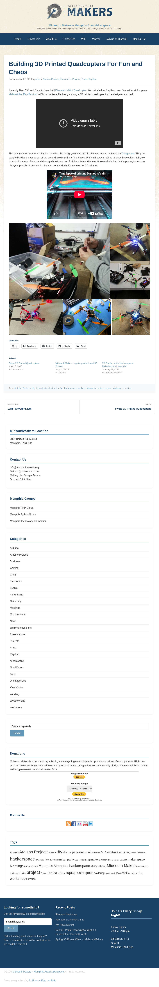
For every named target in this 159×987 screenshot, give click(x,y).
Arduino (14, 548)
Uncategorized (18, 680)
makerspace (136, 859)
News (13, 621)
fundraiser (111, 852)
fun (61, 388)
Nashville (140, 866)
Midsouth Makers (122, 865)
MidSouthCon (98, 866)
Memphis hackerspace (72, 866)
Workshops (16, 707)
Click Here (25, 479)
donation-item (43, 769)
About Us (51, 39)
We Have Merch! (64, 925)
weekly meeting (135, 873)
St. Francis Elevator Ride (42, 980)
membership (31, 866)
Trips (12, 674)
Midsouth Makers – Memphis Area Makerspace (79, 25)
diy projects (41, 388)
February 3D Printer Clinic (69, 919)
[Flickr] (79, 825)
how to (48, 859)
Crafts (13, 574)
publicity (61, 873)
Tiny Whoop (16, 667)
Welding (14, 694)
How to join (34, 39)
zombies (127, 388)
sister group (85, 873)
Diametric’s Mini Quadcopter (70, 90)
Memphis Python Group (23, 514)
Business (15, 561)
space (108, 873)
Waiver (96, 39)
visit (125, 873)
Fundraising (16, 594)
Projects (76, 79)
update (118, 873)
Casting (14, 568)
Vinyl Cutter (16, 687)
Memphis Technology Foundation (28, 521)
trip (112, 873)
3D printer (14, 852)
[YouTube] (85, 825)
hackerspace (70, 388)
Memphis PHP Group (21, 508)
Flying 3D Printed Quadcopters (24, 363)
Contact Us (69, 39)
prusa (53, 873)
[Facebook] (73, 825)
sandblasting (17, 661)
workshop (18, 879)
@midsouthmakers (28, 471)
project (100, 388)
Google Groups (32, 475)
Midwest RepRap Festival (23, 94)
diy (33, 388)
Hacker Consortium (138, 853)
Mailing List (139, 39)
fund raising (123, 852)
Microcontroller (18, 614)
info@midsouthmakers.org (24, 467)
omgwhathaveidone (21, 627)
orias (38, 79)
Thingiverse (127, 153)
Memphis (91, 388)
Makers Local (107, 860)
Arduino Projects (51, 79)
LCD (76, 860)
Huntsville (57, 860)
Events (17, 39)
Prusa (84, 79)
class (52, 852)
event (97, 852)
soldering (117, 388)
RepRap (93, 79)
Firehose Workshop (66, 914)
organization (20, 873)
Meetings (15, 608)
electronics (53, 388)
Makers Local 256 (120, 860)
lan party (68, 859)
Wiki (83, 39)
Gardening (16, 601)
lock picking (84, 860)
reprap (108, 388)
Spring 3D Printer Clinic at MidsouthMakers (79, 939)
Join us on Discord (116, 39)
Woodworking (17, 700)
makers (81, 388)
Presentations (17, 634)
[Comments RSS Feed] (68, 825)
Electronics (65, 79)
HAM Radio (40, 860)
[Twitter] (90, 825)
